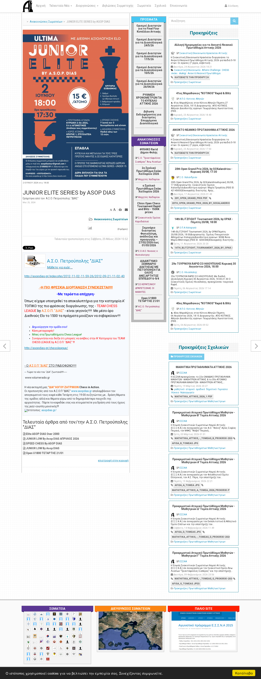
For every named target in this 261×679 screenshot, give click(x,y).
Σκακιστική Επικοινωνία (187, 70)
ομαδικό (200, 389)
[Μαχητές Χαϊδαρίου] (61, 636)
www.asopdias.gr (81, 391)
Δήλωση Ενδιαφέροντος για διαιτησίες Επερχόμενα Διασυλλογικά (148, 117)
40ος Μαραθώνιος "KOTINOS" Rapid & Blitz (203, 303)
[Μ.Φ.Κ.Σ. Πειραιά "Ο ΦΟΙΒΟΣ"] (54, 636)
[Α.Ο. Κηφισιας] (41, 619)
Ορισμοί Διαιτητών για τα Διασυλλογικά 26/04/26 (148, 83)
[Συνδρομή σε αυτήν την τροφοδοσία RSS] (159, 132)
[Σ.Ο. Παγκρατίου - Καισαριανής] (74, 648)
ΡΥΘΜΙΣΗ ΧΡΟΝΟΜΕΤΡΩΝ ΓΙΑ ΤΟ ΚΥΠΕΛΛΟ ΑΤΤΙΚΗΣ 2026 (149, 99)
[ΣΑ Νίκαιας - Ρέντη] (61, 654)
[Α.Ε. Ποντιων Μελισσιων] (48, 614)
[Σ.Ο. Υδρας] (48, 654)
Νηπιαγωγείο (187, 392)
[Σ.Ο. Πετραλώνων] (35, 654)
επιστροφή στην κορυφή (113, 460)
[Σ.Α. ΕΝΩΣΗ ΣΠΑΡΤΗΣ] (61, 642)
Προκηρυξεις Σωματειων (187, 82)
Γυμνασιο (223, 389)
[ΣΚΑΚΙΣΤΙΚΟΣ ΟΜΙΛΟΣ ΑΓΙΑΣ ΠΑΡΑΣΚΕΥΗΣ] (28, 659)
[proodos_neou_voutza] (35, 614)
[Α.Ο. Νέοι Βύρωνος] (54, 619)
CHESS (225, 70)
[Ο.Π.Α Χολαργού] (67, 636)
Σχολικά (160, 5)
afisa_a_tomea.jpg (187, 485)
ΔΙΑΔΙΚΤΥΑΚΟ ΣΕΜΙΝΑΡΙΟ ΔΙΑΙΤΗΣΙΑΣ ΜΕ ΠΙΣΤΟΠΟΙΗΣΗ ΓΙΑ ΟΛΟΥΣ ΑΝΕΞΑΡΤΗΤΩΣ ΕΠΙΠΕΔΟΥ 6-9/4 (149, 269)
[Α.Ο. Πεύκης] (74, 619)
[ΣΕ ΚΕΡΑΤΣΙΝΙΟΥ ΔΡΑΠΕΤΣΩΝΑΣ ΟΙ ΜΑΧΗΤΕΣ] (67, 654)
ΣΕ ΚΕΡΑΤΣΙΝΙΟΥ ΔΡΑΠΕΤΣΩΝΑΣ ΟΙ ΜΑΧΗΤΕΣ (145, 288)
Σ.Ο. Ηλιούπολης (188, 272)
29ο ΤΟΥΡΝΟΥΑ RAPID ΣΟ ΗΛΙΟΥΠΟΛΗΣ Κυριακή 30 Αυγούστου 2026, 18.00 (204, 265)
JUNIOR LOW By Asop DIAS (42, 448)
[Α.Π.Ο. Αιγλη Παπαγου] (35, 624)
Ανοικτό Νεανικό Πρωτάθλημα (204, 73)
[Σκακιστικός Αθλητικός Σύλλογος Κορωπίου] (80, 654)
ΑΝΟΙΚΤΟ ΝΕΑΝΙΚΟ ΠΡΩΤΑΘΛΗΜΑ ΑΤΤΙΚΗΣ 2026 (204, 129)
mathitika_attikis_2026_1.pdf (193, 396)
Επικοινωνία (178, 5)
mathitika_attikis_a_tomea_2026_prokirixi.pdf (201, 490)
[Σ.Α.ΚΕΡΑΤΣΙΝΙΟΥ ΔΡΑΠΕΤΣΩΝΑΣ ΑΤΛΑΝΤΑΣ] (67, 642)
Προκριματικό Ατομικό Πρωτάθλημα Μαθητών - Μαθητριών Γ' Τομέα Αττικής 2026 (203, 554)
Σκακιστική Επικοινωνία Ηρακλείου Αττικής (203, 53)
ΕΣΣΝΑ (183, 372)
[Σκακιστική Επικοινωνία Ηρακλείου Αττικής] (74, 654)
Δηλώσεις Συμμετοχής (118, 5)
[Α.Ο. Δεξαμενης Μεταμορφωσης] (28, 619)
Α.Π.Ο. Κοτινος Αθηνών (191, 98)
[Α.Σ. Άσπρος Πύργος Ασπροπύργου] (54, 624)
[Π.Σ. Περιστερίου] (80, 635)
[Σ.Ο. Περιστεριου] (28, 654)
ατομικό (190, 389)
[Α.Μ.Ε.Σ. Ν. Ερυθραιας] (67, 614)
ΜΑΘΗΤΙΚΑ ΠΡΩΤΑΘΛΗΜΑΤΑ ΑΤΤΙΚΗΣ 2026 (204, 367)
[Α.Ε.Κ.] (54, 614)
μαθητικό (179, 389)
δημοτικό (211, 389)
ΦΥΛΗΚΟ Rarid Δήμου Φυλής (149, 151)
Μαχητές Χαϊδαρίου (149, 179)
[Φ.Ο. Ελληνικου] (48, 659)
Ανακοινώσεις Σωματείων (46, 21)
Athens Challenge (211, 70)
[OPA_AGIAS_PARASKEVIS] (28, 615)
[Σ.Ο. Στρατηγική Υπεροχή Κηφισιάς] (41, 654)
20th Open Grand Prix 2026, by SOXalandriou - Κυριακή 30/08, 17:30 (203, 170)
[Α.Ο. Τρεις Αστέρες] (80, 619)
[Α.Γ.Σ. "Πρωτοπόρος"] (41, 614)
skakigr (182, 73)
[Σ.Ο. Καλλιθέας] (54, 648)
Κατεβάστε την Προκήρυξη (192, 77)
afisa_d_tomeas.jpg (188, 532)
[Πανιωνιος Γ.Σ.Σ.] (41, 641)
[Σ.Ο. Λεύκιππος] (61, 648)
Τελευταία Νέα (59, 5)
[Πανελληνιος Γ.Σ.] (35, 642)
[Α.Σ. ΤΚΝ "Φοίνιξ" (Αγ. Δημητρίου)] (80, 624)
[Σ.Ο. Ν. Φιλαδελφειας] (67, 648)
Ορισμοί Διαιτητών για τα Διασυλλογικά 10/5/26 (148, 70)
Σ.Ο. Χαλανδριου (188, 177)
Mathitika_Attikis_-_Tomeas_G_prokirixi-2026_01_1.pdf (203, 578)
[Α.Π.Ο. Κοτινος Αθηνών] (41, 624)
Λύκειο (175, 392)
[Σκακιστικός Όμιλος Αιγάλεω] (35, 659)
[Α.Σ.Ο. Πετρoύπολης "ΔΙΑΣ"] (28, 629)
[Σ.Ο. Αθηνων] (28, 647)
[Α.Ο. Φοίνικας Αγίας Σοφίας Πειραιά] (28, 624)
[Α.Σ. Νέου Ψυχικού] (61, 624)
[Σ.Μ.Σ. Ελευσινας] (74, 642)
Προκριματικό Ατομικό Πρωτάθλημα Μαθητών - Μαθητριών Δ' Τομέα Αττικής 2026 (203, 507)
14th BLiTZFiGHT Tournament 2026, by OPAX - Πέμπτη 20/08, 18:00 (203, 220)
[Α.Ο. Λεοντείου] (48, 619)
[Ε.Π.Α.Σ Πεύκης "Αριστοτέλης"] (41, 637)
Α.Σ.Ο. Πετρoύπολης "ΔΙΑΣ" (62, 198)
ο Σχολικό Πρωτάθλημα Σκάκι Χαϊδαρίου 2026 (148, 188)
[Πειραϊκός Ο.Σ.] (48, 642)
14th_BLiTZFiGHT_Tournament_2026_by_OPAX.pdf (203, 247)
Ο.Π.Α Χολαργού (187, 227)
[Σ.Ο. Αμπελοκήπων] (35, 648)
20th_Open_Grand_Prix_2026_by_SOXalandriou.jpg (201, 203)
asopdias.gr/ (49, 410)
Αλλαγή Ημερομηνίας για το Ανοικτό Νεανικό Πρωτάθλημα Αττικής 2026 (203, 46)
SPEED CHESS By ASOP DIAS (44, 443)
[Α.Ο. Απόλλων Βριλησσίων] (80, 614)
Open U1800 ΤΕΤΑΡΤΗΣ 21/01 (44, 453)
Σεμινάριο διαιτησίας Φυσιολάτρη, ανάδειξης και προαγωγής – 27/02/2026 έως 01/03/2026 (149, 236)
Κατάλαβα (244, 673)
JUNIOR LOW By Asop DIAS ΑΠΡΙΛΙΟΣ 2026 (52, 438)
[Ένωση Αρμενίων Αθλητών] (48, 636)
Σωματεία (144, 5)
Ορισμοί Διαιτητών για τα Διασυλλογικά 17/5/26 (148, 56)
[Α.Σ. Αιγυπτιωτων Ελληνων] (48, 624)
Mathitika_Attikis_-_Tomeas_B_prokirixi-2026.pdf (203, 438)
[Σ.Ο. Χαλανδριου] (54, 653)
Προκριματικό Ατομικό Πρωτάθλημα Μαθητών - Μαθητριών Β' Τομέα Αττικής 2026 (203, 414)
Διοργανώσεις (86, 5)
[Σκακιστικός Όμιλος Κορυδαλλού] (41, 659)
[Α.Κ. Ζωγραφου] (61, 614)
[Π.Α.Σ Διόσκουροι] (74, 636)
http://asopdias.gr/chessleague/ (46, 348)
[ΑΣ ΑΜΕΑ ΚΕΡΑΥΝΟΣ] (48, 629)
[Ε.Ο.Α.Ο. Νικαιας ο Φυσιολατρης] (28, 636)
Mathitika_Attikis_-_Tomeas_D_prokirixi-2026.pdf (201, 537)
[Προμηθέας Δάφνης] (54, 642)
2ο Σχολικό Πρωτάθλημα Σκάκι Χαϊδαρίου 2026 (148, 170)
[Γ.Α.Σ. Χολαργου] (61, 629)
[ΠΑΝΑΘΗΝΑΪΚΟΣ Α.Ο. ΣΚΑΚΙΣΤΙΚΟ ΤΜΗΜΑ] (28, 642)
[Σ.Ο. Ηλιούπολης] (41, 648)
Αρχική (40, 5)
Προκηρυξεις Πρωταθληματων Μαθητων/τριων (199, 401)
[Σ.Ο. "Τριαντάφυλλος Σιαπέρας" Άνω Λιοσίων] (80, 642)
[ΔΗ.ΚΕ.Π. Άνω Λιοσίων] (74, 629)
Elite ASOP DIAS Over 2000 (42, 433)
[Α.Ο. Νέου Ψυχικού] (61, 619)
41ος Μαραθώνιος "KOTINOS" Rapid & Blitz (203, 93)
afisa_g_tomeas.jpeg (186, 583)
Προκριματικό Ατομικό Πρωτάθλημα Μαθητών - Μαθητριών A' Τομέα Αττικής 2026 (203, 461)
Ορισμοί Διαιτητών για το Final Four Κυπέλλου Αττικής (148, 28)
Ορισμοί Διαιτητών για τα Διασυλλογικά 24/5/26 (148, 42)
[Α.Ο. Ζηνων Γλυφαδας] (35, 619)
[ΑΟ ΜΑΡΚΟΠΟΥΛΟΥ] (41, 629)
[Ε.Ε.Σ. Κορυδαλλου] (80, 629)
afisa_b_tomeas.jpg (185, 443)
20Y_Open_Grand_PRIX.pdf (191, 198)
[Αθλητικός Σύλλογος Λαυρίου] (35, 629)
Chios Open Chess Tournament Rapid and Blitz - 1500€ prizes (148, 208)
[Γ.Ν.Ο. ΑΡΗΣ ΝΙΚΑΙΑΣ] (67, 629)
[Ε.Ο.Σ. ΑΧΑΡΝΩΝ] (35, 636)
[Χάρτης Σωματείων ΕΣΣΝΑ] (139, 635)
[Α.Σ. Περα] (74, 624)
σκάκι (174, 73)
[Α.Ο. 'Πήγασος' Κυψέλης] (74, 614)
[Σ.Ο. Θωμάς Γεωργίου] (48, 648)
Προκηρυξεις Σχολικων (187, 356)
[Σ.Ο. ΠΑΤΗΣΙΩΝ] (80, 648)
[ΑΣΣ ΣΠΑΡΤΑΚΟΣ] (54, 629)
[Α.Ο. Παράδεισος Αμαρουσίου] (67, 619)
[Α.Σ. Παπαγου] (67, 624)
